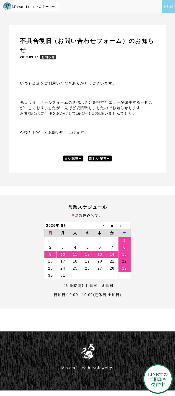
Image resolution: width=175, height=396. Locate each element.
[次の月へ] (124, 225)
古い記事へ (73, 158)
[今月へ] (112, 225)
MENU (168, 6)
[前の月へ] (100, 225)
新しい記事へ (100, 158)
